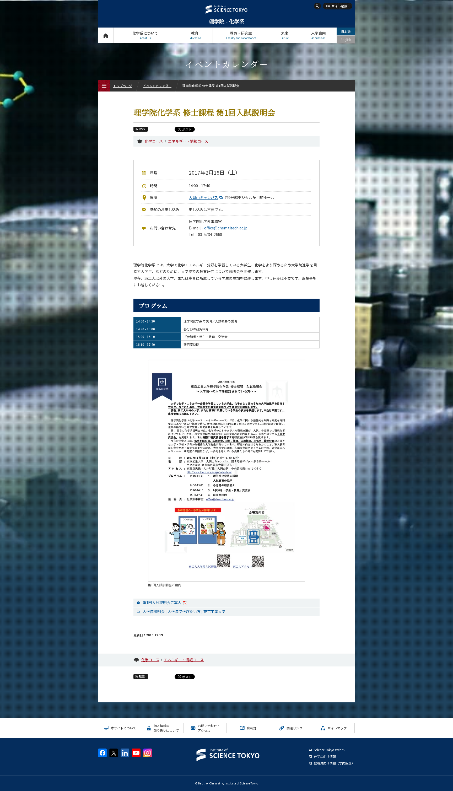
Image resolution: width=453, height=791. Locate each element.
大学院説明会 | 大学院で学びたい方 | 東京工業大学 (184, 611)
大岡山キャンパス (203, 197)
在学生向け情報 (325, 756)
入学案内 (318, 35)
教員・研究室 (241, 35)
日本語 (345, 31)
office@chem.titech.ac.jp (225, 227)
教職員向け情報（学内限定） (334, 763)
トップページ (106, 35)
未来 (285, 35)
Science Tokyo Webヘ (329, 749)
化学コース (154, 141)
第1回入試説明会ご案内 (162, 602)
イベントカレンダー (157, 85)
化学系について (145, 35)
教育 (195, 35)
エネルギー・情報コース (188, 141)
